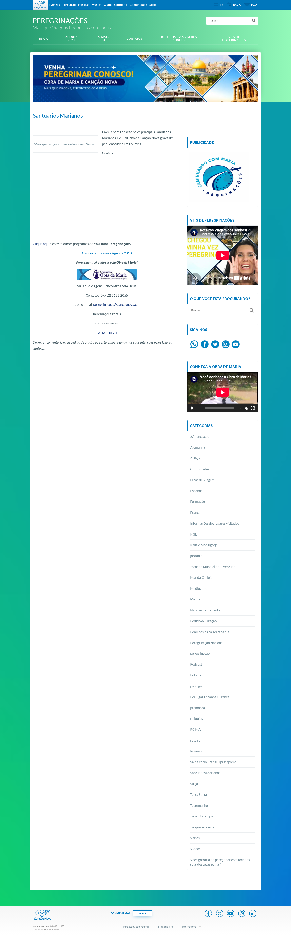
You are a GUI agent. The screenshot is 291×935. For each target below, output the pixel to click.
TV (221, 4)
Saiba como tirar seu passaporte (213, 762)
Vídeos (195, 849)
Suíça (194, 784)
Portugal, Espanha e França (209, 697)
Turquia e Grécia (202, 827)
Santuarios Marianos (205, 773)
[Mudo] (246, 408)
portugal (196, 686)
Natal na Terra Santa (205, 610)
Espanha (196, 491)
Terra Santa (198, 794)
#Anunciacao (199, 436)
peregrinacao (200, 653)
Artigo (195, 458)
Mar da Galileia (201, 577)
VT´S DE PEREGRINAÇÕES (234, 39)
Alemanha (197, 447)
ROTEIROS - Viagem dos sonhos (179, 39)
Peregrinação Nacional (206, 643)
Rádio (237, 4)
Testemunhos (199, 805)
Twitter (219, 913)
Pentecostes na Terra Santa (209, 632)
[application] (222, 392)
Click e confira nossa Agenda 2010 (107, 253)
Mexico (195, 599)
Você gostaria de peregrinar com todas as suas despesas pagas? (220, 862)
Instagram (242, 913)
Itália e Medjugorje (204, 545)
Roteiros (196, 751)
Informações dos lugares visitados (214, 523)
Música (96, 4)
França (195, 512)
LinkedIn (253, 913)
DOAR (142, 913)
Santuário (120, 4)
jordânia (196, 556)
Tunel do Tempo (201, 816)
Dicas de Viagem (202, 480)
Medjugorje (198, 588)
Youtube (230, 913)
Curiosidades (199, 469)
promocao (197, 708)
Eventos (54, 4)
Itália (194, 534)
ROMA (195, 729)
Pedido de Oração (203, 621)
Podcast (196, 664)
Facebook (208, 913)
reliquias (196, 718)
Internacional (189, 926)
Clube (108, 4)
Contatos (134, 38)
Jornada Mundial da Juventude (212, 567)
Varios (195, 838)
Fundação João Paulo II (136, 926)
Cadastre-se (104, 39)
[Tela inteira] (253, 408)
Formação (197, 501)
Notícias (83, 4)
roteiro (195, 740)
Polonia (195, 675)
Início (44, 38)
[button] (190, 255)
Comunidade (138, 4)
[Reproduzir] (192, 408)
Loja (254, 4)
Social (153, 4)
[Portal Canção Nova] (40, 5)
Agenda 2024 (71, 39)
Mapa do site (165, 926)
